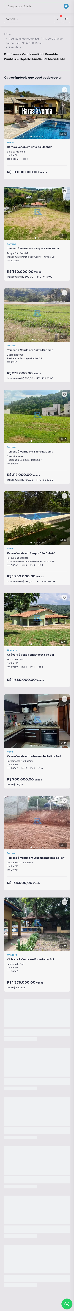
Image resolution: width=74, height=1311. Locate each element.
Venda (10, 19)
